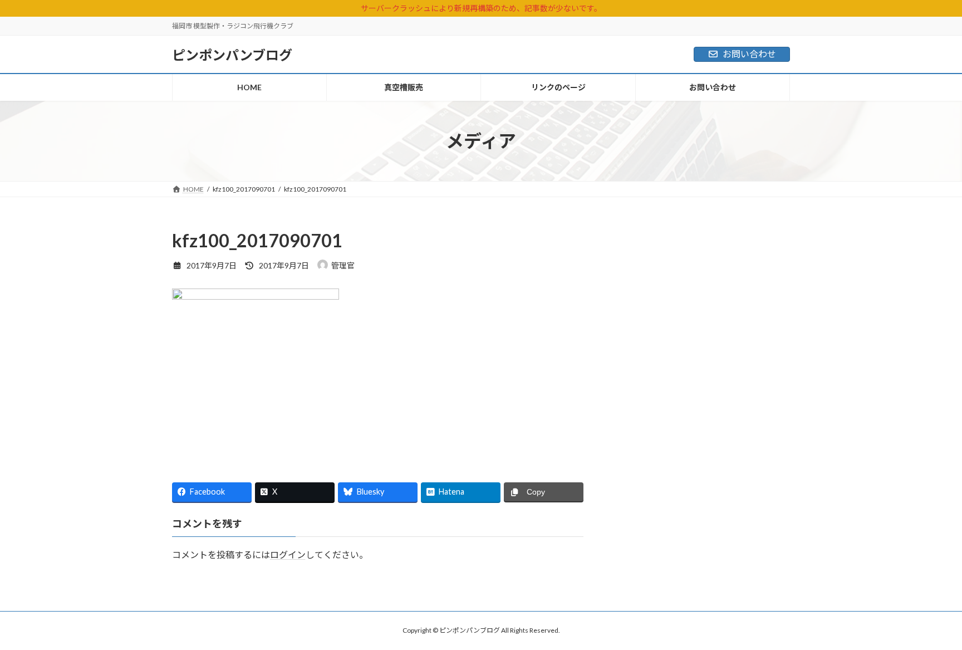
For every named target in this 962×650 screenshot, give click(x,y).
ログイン (288, 554)
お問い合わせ (749, 53)
